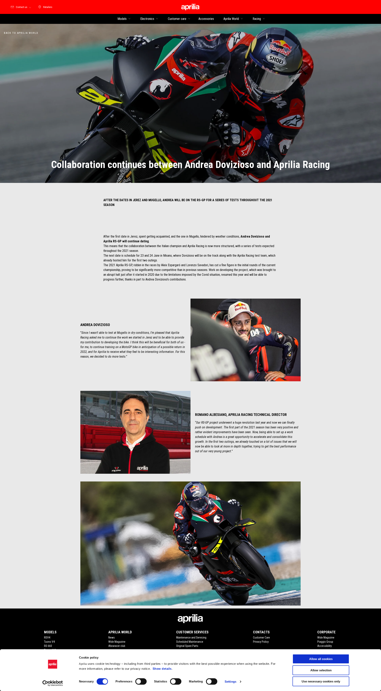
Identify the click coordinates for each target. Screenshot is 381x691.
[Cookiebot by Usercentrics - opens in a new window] (52, 683)
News (111, 637)
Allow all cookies (321, 659)
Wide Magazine (116, 641)
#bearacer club (116, 645)
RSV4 (47, 637)
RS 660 (48, 645)
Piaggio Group (325, 641)
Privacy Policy (261, 641)
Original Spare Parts (187, 645)
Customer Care (261, 637)
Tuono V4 (49, 641)
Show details (162, 668)
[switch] (141, 681)
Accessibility (324, 645)
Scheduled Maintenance (189, 641)
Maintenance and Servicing (191, 637)
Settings (230, 681)
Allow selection (321, 670)
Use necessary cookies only (321, 681)
